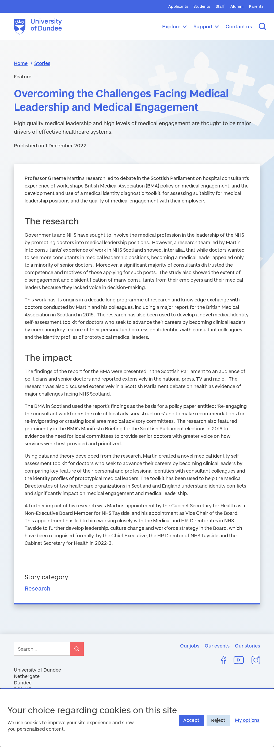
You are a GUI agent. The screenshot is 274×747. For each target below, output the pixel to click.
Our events (217, 645)
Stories (42, 63)
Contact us (239, 26)
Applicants (178, 6)
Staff (220, 6)
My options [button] (247, 720)
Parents (256, 6)
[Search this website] (262, 26)
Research (37, 588)
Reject (218, 720)
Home (21, 63)
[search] (77, 649)
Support (203, 26)
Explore (171, 26)
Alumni (236, 6)
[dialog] (137, 717)
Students (201, 6)
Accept (191, 720)
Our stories (247, 645)
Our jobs (189, 645)
